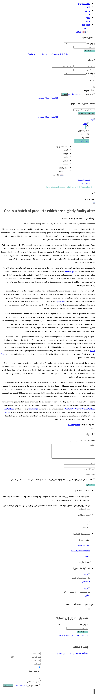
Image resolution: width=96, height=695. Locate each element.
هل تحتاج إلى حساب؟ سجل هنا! (56, 54)
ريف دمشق (85, 581)
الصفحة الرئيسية (84, 3)
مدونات (87, 21)
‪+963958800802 (83, 545)
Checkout (85, 141)
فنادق (88, 17)
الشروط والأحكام (74, 94)
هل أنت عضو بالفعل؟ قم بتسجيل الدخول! (72, 653)
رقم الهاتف (90, 43)
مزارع (88, 14)
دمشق (87, 595)
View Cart (78, 141)
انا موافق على (80, 94)
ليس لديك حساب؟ (81, 635)
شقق (88, 7)
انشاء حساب (8, 685)
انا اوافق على (26, 685)
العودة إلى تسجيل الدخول (48, 97)
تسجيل (64, 94)
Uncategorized (84, 183)
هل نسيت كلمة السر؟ (36, 54)
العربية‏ (83, 28)
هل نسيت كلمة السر (66, 635)
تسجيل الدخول (89, 51)
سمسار (87, 556)
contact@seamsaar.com (80, 550)
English (78, 31)
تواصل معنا (86, 24)
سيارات (87, 10)
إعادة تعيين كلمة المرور (86, 113)
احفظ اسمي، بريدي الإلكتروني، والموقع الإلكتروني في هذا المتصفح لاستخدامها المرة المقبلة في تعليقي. (51, 479)
